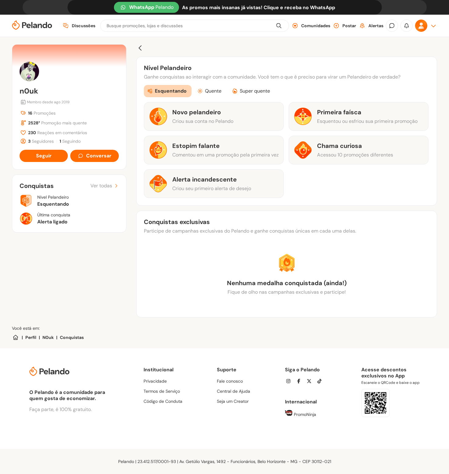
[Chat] (392, 26)
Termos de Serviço (162, 391)
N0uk (48, 337)
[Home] (15, 337)
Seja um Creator (233, 401)
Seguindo (70, 141)
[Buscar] (279, 25)
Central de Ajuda (233, 391)
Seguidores (41, 141)
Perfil (30, 337)
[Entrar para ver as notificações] (406, 26)
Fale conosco (230, 381)
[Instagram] (290, 382)
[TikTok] (321, 382)
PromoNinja (304, 414)
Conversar (98, 155)
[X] (311, 382)
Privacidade (155, 381)
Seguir (44, 155)
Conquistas (72, 337)
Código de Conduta (163, 401)
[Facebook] (300, 382)
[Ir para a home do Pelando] (32, 25)
